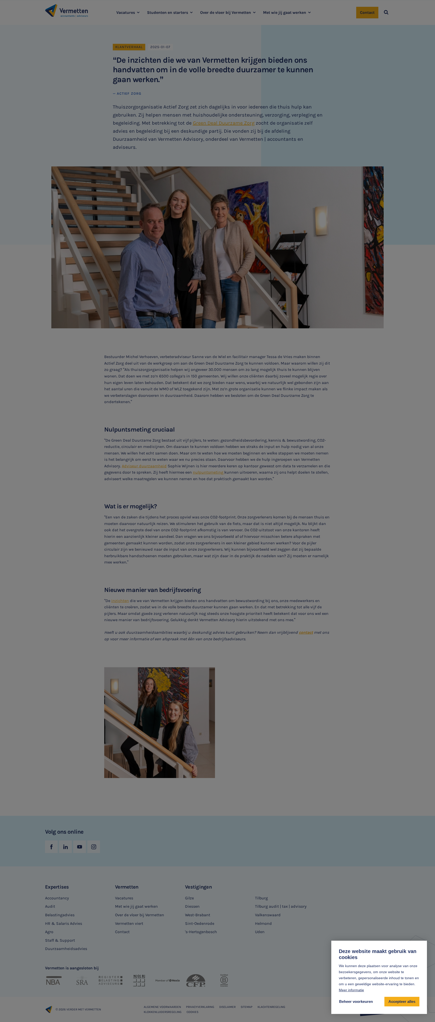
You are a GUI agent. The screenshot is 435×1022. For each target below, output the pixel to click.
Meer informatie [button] (351, 990)
